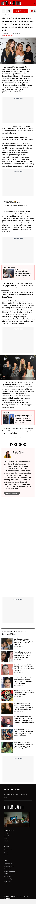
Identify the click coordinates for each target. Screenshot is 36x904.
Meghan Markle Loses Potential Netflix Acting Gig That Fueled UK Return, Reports (23, 641)
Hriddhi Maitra (8, 35)
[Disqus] (18, 571)
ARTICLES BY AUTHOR (12, 493)
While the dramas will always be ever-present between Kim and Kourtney (15, 398)
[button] (35, 63)
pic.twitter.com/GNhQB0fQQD (12, 202)
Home (3, 15)
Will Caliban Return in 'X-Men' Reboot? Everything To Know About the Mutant (24, 692)
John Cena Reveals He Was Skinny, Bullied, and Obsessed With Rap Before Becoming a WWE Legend (24, 667)
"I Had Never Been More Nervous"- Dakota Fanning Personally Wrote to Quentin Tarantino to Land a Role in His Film (23, 719)
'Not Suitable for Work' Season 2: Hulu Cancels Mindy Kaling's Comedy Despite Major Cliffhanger (24, 732)
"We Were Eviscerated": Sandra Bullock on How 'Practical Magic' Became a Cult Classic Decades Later (23, 706)
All (9, 11)
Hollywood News (11, 15)
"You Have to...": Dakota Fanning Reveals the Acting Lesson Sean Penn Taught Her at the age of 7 (23, 745)
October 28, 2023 (22, 205)
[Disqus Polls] (18, 521)
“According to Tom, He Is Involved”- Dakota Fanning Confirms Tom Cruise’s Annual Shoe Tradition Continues (23, 654)
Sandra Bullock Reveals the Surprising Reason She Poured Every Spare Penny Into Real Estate (23, 680)
